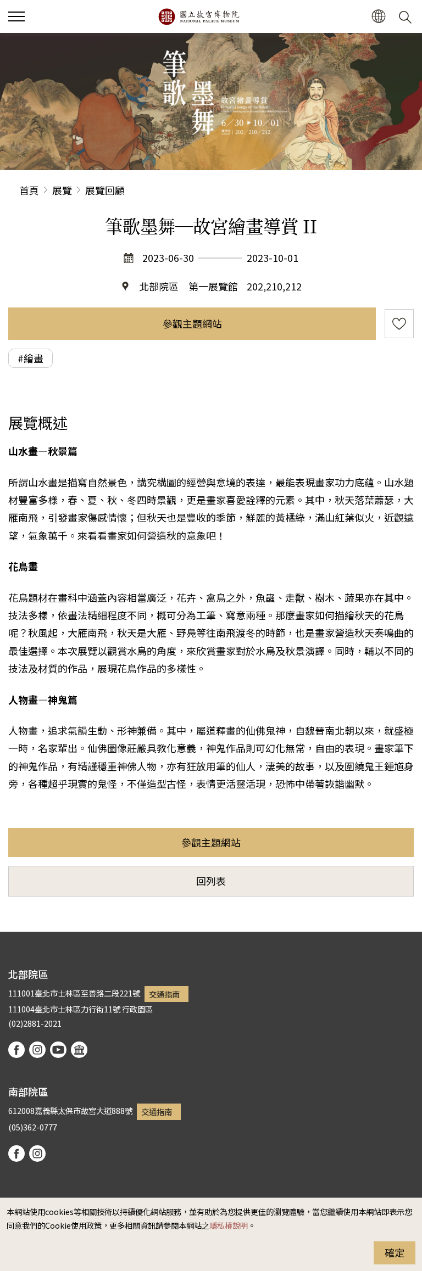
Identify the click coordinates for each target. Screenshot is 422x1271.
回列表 (211, 881)
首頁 (29, 190)
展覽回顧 (105, 190)
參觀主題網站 (192, 323)
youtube (58, 1050)
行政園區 (137, 1009)
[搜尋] (407, 16)
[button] (16, 16)
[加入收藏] (399, 323)
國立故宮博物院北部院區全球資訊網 (199, 16)
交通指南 (164, 994)
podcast (79, 1050)
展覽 (62, 190)
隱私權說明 (228, 1225)
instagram (37, 1050)
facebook (16, 1050)
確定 (394, 1252)
